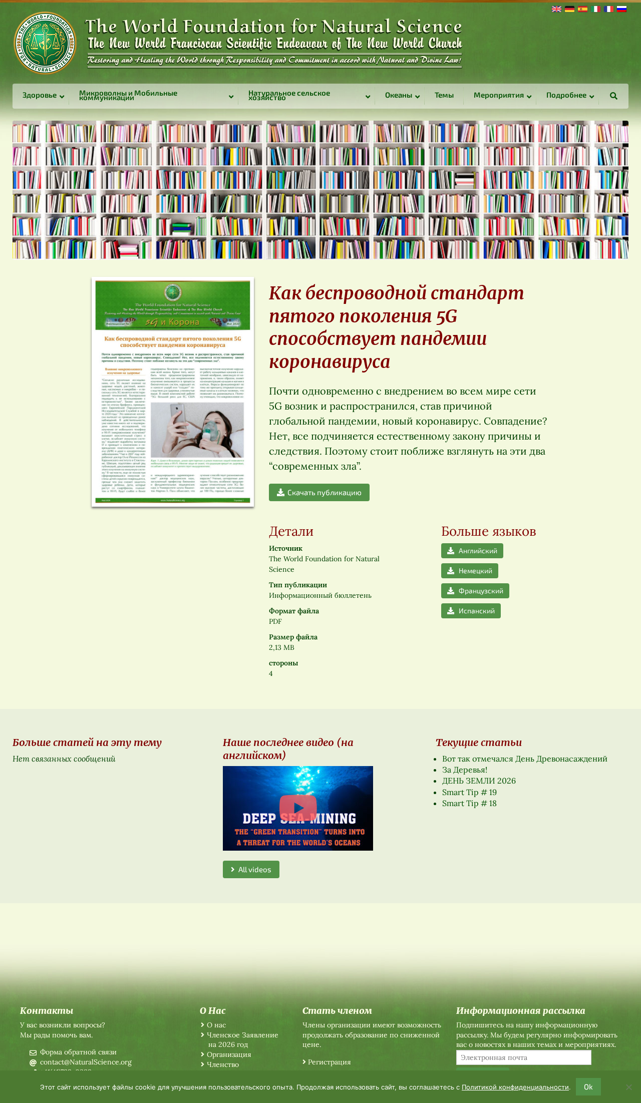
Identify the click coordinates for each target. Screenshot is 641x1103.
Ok (588, 1086)
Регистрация (329, 1061)
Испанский (474, 610)
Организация (229, 1054)
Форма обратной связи (78, 1051)
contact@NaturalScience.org (86, 1061)
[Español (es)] (581, 8)
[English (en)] (555, 8)
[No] (628, 1087)
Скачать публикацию (323, 492)
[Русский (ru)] (620, 8)
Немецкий (473, 570)
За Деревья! (464, 770)
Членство (223, 1064)
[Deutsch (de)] (568, 8)
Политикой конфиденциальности (515, 1087)
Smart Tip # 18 (469, 803)
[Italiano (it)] (594, 8)
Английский (475, 550)
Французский (478, 590)
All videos (253, 869)
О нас (216, 1024)
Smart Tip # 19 (469, 792)
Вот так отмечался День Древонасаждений (524, 759)
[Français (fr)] (607, 8)
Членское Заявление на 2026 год (242, 1039)
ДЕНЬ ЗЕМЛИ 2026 (479, 781)
